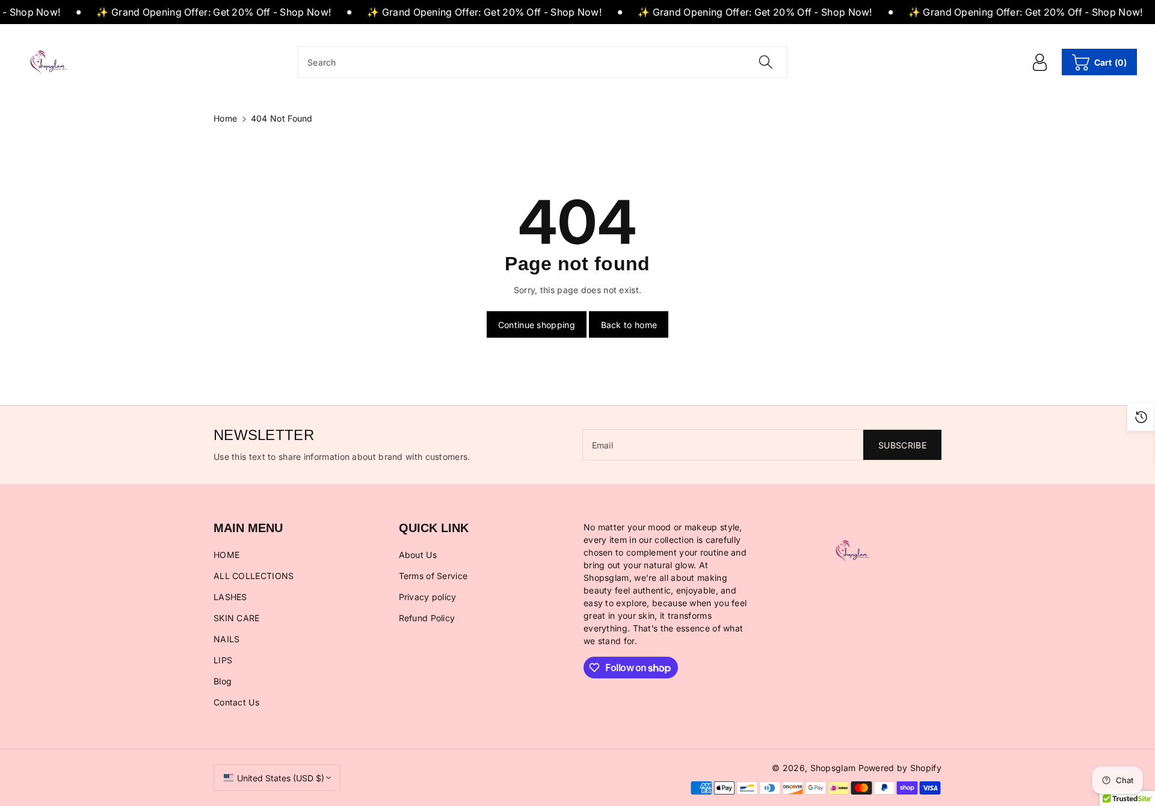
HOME (226, 555)
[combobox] (542, 62)
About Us (418, 555)
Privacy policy (428, 597)
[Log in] (1040, 62)
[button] (1099, 62)
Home (225, 118)
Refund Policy (427, 618)
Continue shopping (536, 325)
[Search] (765, 62)
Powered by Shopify (899, 768)
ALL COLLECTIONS (254, 576)
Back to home (629, 325)
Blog (223, 681)
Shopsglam (833, 768)
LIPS (223, 660)
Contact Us (236, 702)
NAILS (227, 639)
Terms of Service (433, 576)
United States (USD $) (280, 778)
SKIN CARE (237, 618)
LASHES (230, 597)
